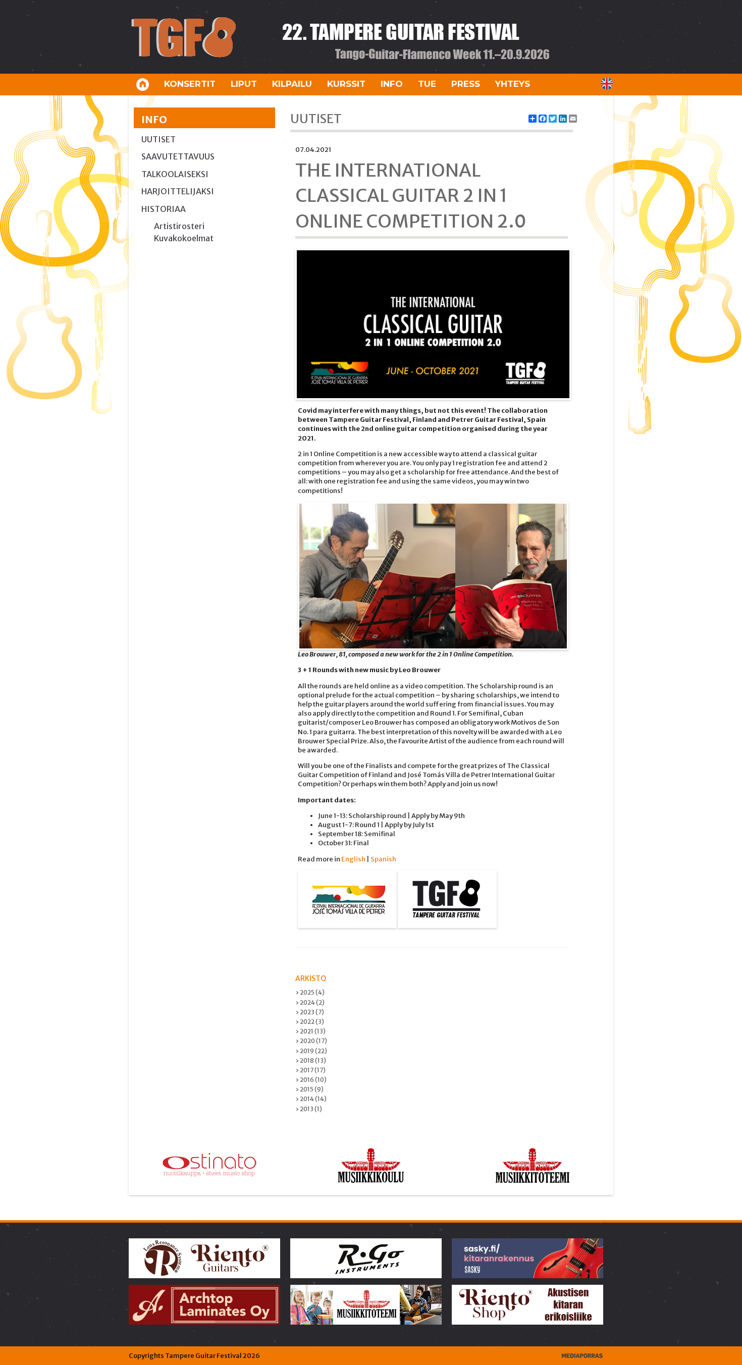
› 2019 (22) (311, 1051)
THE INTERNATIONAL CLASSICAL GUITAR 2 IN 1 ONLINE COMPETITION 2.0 (410, 196)
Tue (427, 84)
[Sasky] (528, 1257)
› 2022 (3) (309, 1021)
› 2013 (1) (308, 1109)
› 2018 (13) (310, 1060)
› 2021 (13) (310, 1031)
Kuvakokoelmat (184, 238)
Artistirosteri (179, 226)
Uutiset (158, 139)
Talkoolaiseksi (174, 174)
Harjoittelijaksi (177, 191)
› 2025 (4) (310, 992)
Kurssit (346, 84)
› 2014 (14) (311, 1099)
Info (392, 84)
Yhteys (512, 84)
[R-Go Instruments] (366, 1257)
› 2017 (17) (310, 1070)
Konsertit (190, 84)
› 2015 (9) (309, 1089)
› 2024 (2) (310, 1002)
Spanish (383, 859)
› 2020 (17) (311, 1041)
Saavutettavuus (178, 156)
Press (465, 84)
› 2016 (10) (311, 1079)
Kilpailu (292, 84)
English (353, 859)
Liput (244, 84)
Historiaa (163, 209)
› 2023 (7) (309, 1012)
